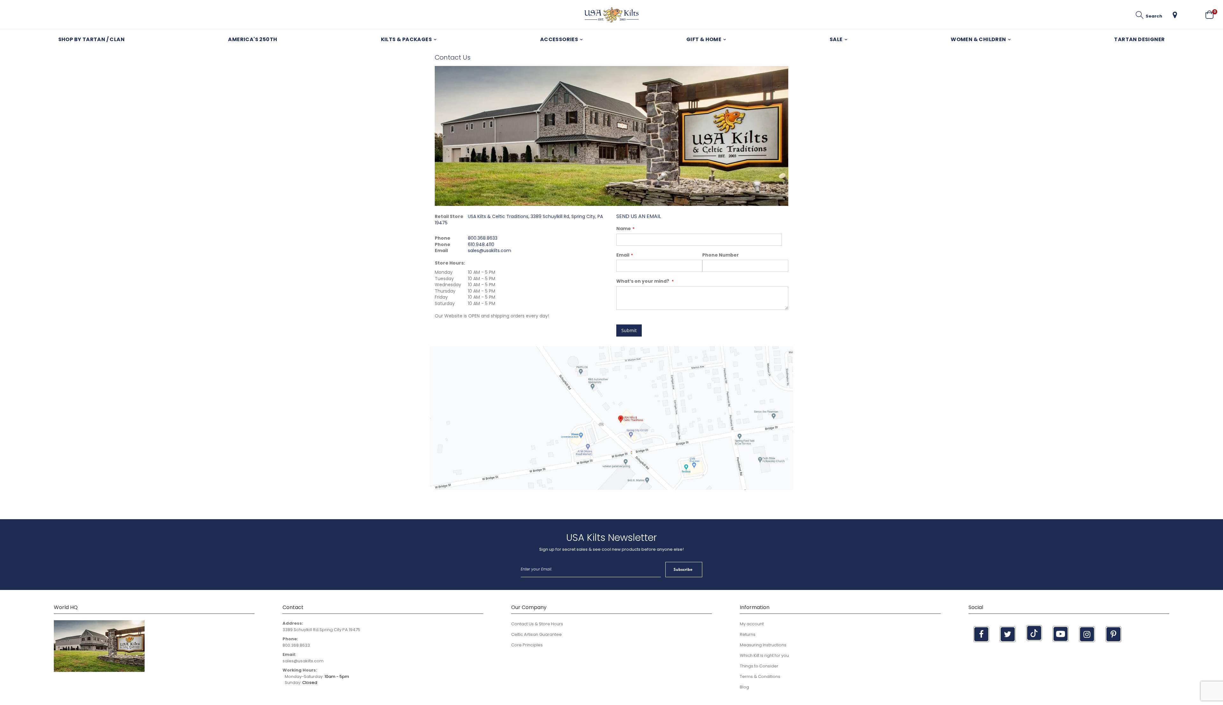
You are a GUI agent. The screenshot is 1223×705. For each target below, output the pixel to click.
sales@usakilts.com (489, 250)
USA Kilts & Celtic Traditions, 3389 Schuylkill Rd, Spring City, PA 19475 (519, 219)
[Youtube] (1061, 634)
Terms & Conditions (760, 676)
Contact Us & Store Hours (537, 624)
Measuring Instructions (763, 645)
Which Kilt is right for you (764, 655)
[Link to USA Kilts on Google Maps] (611, 488)
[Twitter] (1008, 634)
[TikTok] (1034, 633)
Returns (747, 634)
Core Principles (527, 645)
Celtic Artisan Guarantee (536, 634)
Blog (744, 687)
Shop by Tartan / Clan (91, 39)
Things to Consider (759, 666)
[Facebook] (981, 634)
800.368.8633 (482, 238)
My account (752, 624)
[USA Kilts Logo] (611, 14)
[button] (1174, 15)
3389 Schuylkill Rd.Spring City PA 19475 (321, 630)
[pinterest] (1113, 634)
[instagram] (1087, 634)
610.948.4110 (481, 244)
